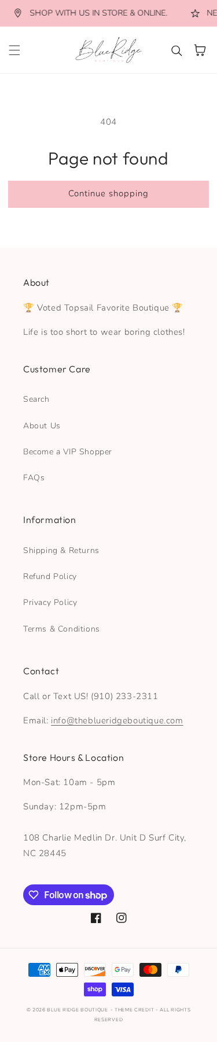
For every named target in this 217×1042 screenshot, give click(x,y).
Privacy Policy (50, 602)
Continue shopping (108, 193)
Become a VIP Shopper (67, 451)
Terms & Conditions (61, 628)
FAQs (34, 477)
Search (36, 399)
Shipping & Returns (61, 550)
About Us (42, 425)
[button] (14, 50)
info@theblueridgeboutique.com (117, 720)
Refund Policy (50, 576)
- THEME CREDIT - (135, 1010)
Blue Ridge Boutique (77, 1010)
